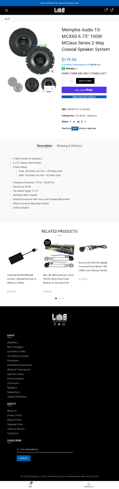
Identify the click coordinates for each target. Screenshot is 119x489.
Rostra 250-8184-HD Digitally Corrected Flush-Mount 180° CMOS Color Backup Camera (93, 266)
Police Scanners (15, 378)
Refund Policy (14, 419)
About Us (12, 410)
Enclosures (13, 360)
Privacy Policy (14, 415)
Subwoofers (13, 392)
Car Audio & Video (16, 351)
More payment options (84, 96)
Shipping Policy (15, 424)
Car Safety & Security (18, 356)
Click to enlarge (52, 71)
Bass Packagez (15, 347)
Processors (13, 383)
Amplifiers (12, 342)
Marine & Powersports (18, 369)
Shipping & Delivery (69, 145)
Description (44, 145)
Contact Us (12, 433)
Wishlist (107, 9)
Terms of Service (16, 429)
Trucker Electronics (17, 396)
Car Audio (80, 115)
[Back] (7, 18)
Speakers (92, 115)
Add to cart (85, 81)
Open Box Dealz (15, 374)
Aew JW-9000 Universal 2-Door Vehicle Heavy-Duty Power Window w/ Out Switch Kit (58, 279)
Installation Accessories (19, 365)
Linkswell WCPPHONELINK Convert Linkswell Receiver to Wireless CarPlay (22, 279)
